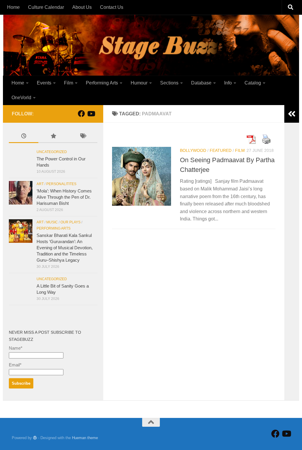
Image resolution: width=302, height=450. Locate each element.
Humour (139, 82)
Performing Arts (102, 82)
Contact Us (111, 7)
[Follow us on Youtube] (90, 113)
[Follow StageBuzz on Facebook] (81, 113)
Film (68, 82)
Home (13, 7)
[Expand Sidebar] (291, 114)
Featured (221, 150)
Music (52, 222)
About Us (82, 7)
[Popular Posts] (53, 136)
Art (40, 184)
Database (201, 82)
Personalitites (61, 184)
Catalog (252, 82)
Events (44, 82)
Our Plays (70, 222)
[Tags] (82, 136)
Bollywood (193, 150)
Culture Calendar (46, 7)
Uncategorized (52, 152)
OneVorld (21, 97)
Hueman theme (85, 438)
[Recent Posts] (23, 136)
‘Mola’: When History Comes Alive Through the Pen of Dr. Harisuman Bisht (64, 197)
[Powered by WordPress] (35, 438)
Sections (169, 82)
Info (228, 82)
